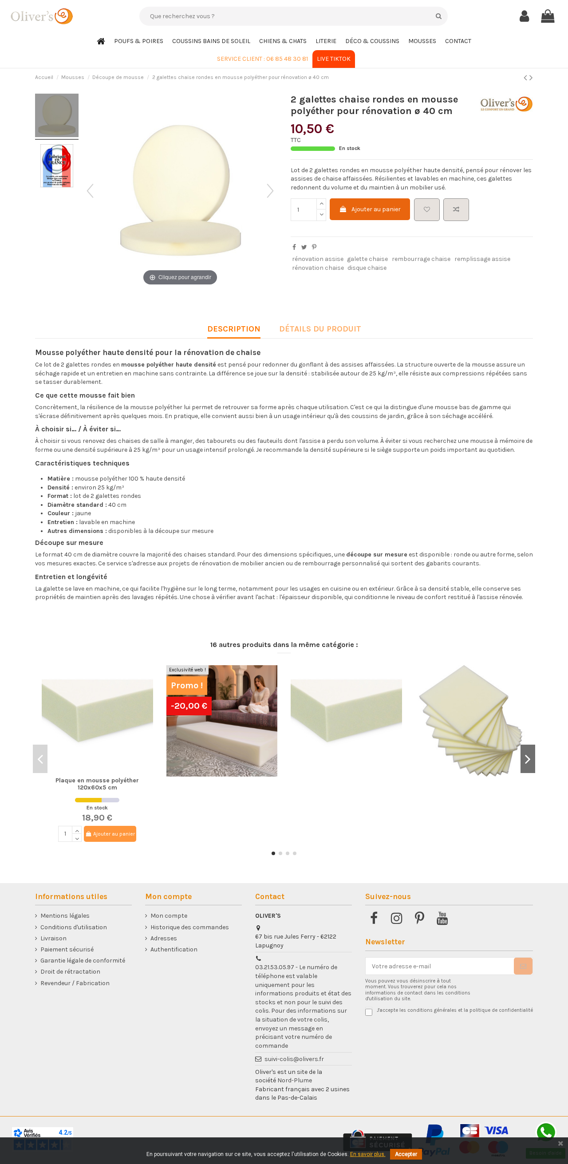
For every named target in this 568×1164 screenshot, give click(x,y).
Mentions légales (65, 915)
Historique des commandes (189, 927)
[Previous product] (526, 77)
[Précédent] (90, 190)
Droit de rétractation (70, 971)
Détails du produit (320, 329)
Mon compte (168, 915)
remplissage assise (482, 259)
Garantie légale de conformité (82, 960)
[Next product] (531, 77)
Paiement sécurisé (67, 949)
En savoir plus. (368, 1154)
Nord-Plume (294, 1080)
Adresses (163, 938)
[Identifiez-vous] (524, 16)
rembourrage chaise (421, 259)
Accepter (406, 1154)
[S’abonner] (523, 966)
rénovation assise (317, 259)
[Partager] (294, 247)
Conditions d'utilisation (73, 927)
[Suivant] (270, 190)
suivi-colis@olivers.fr (294, 1059)
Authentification (173, 949)
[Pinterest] (314, 247)
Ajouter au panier (376, 209)
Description (233, 329)
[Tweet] (304, 247)
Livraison (53, 938)
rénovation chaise (318, 268)
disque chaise (367, 268)
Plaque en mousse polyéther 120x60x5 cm (97, 784)
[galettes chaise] (57, 117)
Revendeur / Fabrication (75, 983)
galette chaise (367, 259)
